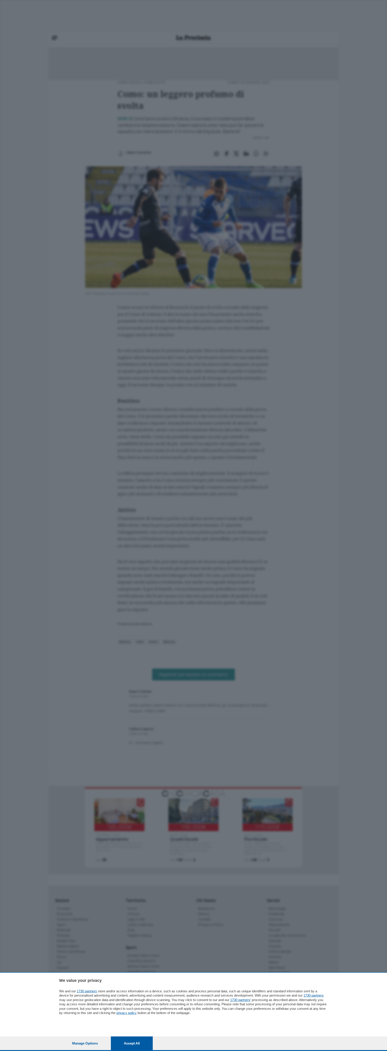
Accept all (132, 1043)
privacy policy (126, 1013)
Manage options (85, 1043)
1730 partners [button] (87, 991)
